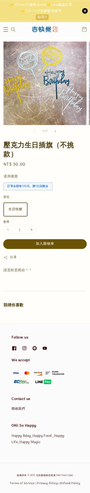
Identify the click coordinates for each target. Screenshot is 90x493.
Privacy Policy (47, 483)
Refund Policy (70, 483)
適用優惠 (10, 176)
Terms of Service (22, 483)
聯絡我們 (18, 409)
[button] (6, 29)
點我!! (42, 17)
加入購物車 (45, 244)
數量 (6, 222)
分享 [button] (13, 257)
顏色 (6, 197)
